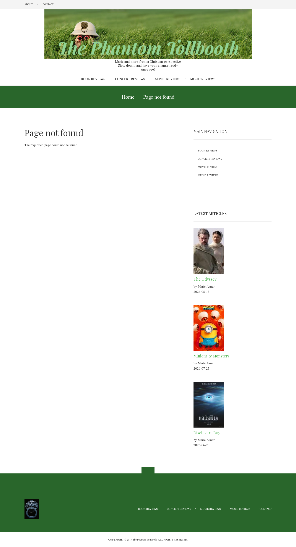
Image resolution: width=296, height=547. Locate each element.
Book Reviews (93, 79)
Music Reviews (202, 79)
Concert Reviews (130, 79)
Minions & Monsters (211, 356)
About (28, 4)
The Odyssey (205, 279)
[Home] (148, 33)
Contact (48, 4)
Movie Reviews (167, 79)
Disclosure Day (207, 432)
